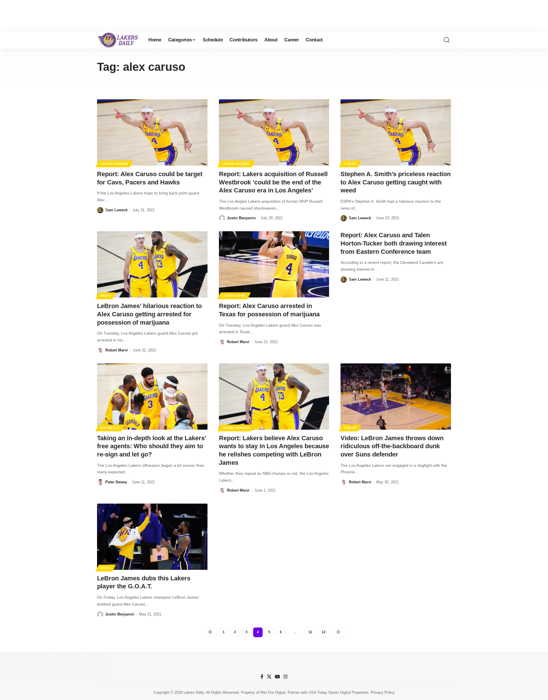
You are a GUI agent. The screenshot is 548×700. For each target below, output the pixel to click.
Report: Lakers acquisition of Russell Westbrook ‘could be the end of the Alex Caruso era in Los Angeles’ (273, 182)
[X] (269, 677)
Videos (350, 163)
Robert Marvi (116, 350)
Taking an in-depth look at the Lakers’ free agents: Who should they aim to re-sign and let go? (151, 446)
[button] (447, 40)
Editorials (110, 427)
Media (105, 295)
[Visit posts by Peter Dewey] (100, 482)
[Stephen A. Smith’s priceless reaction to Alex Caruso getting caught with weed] (396, 132)
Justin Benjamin (241, 218)
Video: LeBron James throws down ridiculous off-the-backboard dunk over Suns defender (392, 446)
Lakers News (234, 295)
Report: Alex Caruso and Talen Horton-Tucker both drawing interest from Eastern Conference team (394, 243)
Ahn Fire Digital (272, 692)
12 (324, 632)
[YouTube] (277, 677)
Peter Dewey (116, 482)
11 (310, 632)
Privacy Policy (383, 692)
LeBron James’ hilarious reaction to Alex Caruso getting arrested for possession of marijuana (149, 314)
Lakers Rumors (114, 163)
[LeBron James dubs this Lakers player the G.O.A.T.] (152, 537)
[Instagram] (285, 677)
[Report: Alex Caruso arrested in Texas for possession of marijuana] (274, 264)
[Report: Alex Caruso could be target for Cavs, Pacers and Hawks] (152, 132)
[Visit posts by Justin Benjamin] (222, 218)
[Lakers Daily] (118, 40)
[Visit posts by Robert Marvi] (100, 350)
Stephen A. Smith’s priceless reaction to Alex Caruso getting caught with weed (396, 182)
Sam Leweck (116, 210)
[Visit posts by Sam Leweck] (100, 210)
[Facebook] (262, 677)
